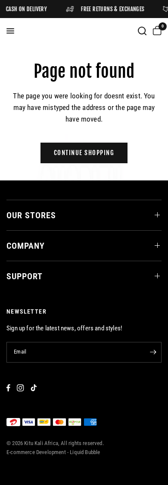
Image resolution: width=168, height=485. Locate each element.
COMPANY (25, 246)
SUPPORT (24, 276)
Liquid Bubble (85, 452)
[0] (155, 31)
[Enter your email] (153, 352)
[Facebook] (8, 387)
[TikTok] (34, 387)
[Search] (142, 31)
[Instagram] (20, 387)
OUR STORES (31, 215)
